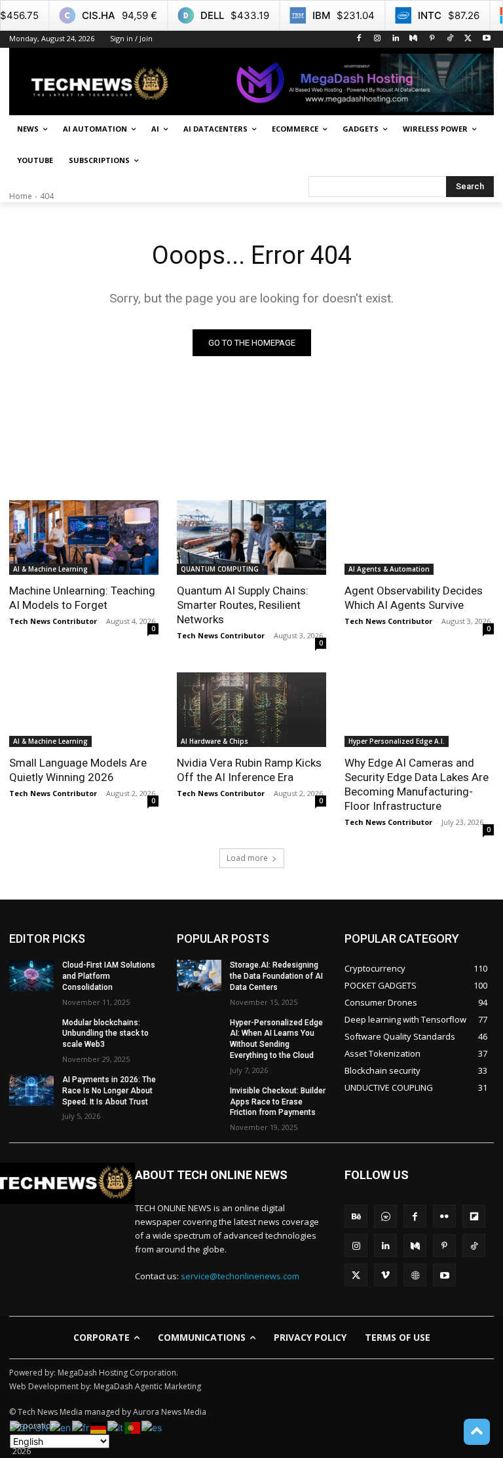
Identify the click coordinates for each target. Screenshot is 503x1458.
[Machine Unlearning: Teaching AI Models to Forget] (83, 537)
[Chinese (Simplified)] (30, 1426)
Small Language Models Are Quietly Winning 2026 (78, 770)
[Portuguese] (132, 1426)
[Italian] (115, 1426)
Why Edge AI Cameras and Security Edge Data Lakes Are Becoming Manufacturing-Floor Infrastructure (417, 784)
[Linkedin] (395, 38)
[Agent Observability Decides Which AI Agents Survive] (419, 537)
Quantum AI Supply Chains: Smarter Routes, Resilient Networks (242, 605)
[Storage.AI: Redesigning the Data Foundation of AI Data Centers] (199, 975)
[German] (98, 1426)
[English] (61, 1426)
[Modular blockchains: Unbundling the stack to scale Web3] (31, 1033)
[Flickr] (444, 1216)
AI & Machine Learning (50, 569)
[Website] (414, 1275)
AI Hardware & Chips (214, 741)
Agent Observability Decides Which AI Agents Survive (414, 597)
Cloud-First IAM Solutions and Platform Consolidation (108, 976)
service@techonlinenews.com (240, 1276)
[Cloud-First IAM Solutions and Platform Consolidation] (31, 975)
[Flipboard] (473, 1216)
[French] (81, 1426)
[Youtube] (486, 38)
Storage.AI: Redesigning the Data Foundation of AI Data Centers (276, 976)
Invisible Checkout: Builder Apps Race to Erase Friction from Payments (278, 1102)
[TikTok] (450, 38)
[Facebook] (359, 38)
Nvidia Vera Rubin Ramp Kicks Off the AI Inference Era (249, 770)
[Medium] (413, 38)
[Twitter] (467, 38)
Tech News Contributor (53, 621)
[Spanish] (152, 1426)
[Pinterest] (431, 38)
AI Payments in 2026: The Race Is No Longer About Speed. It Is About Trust (109, 1090)
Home (20, 196)
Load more (247, 858)
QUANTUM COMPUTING (220, 569)
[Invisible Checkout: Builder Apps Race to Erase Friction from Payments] (199, 1101)
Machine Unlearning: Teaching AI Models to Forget (82, 597)
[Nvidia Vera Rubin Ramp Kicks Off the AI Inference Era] (251, 709)
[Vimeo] (385, 1275)
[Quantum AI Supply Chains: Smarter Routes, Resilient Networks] (251, 537)
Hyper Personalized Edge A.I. (396, 741)
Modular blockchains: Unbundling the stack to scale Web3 (105, 1033)
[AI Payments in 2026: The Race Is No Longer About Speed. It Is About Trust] (31, 1090)
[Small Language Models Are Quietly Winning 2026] (83, 709)
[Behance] (356, 1216)
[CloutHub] (385, 1216)
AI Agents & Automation (389, 569)
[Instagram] (376, 38)
